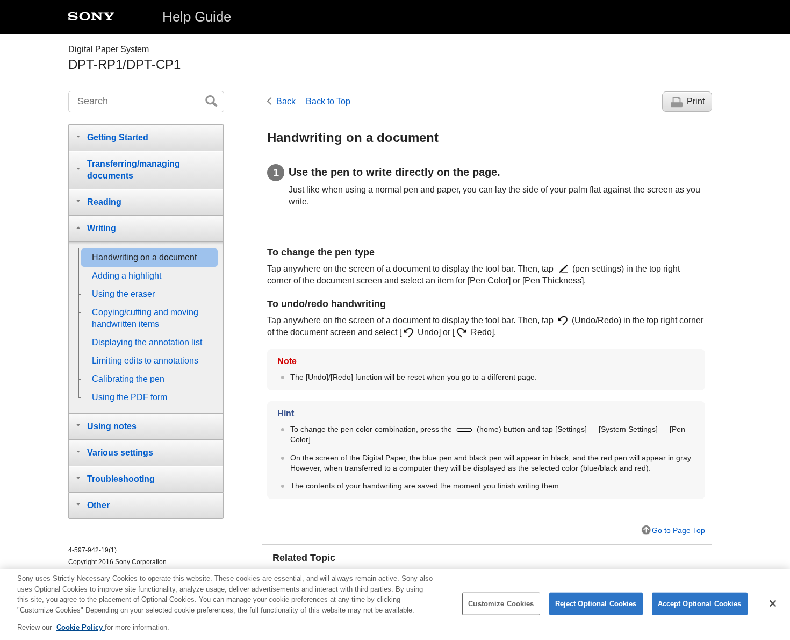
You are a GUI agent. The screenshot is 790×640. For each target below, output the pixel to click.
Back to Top (328, 101)
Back (286, 101)
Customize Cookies (501, 604)
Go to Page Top (678, 530)
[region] (395, 604)
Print (696, 101)
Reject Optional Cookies (596, 604)
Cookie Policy (80, 627)
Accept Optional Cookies (700, 604)
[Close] (773, 603)
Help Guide (196, 17)
